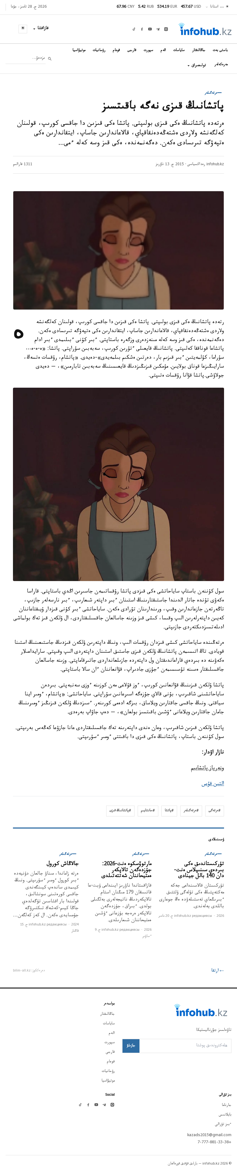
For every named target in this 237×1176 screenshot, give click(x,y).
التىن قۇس (213, 784)
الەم (163, 50)
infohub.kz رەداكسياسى (205, 164)
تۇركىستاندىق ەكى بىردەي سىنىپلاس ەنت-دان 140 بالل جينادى (199, 870)
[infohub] (204, 29)
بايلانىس (225, 1115)
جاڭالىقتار (199, 50)
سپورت (148, 50)
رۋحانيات (99, 50)
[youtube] (150, 29)
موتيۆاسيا (79, 50)
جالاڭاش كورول (63, 864)
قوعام (116, 50)
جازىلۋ (131, 1045)
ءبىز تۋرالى (223, 1125)
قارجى (131, 50)
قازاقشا (43, 29)
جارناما (226, 1105)
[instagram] (166, 29)
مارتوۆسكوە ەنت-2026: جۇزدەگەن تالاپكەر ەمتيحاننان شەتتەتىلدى (127, 870)
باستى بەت (220, 50)
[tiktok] (133, 29)
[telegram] (158, 29)
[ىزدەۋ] (50, 59)
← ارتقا (217, 971)
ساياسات (179, 50)
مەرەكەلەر (221, 65)
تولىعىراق (199, 66)
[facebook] (141, 29)
